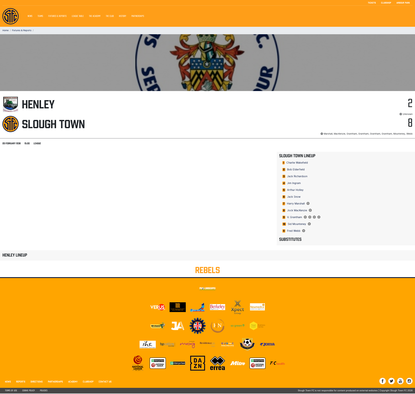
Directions (37, 382)
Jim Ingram (294, 183)
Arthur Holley (295, 190)
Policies (43, 391)
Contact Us (105, 382)
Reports (20, 382)
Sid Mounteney (297, 224)
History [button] (122, 16)
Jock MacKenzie (297, 210)
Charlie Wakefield (297, 162)
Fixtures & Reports (57, 16)
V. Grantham (294, 217)
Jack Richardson (297, 176)
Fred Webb (293, 231)
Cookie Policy (28, 391)
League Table (78, 16)
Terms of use (11, 391)
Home (5, 30)
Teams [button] (40, 16)
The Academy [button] (95, 16)
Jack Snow (294, 197)
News (30, 16)
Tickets (372, 3)
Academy (73, 382)
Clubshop (386, 3)
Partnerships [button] (137, 16)
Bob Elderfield (296, 169)
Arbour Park (403, 3)
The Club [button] (110, 16)
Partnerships (55, 382)
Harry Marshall (296, 203)
